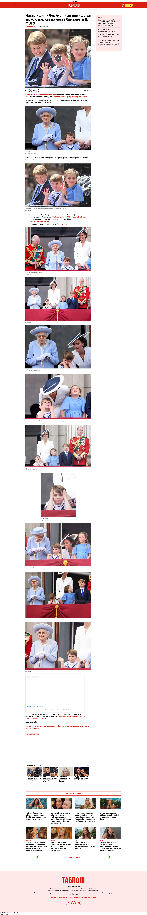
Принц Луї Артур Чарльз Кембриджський (41, 94)
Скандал (55, 10)
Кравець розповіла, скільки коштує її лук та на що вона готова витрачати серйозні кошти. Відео (61, 846)
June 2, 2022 (62, 224)
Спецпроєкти (97, 10)
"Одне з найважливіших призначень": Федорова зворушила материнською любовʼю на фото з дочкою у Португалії (36, 846)
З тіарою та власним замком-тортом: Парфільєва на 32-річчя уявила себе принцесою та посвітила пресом (110, 846)
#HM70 (67, 217)
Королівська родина (33, 734)
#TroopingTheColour (78, 217)
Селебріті (48, 10)
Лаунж (100, 17)
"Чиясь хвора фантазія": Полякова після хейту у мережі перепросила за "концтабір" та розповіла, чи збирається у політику (85, 817)
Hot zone (89, 10)
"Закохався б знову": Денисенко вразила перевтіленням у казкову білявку (85, 845)
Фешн (61, 10)
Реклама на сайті (56, 898)
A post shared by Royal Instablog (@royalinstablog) (55, 709)
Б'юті (65, 10)
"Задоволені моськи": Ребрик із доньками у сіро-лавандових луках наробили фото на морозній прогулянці (109, 22)
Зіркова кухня (73, 10)
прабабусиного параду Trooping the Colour (70, 97)
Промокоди (92, 898)
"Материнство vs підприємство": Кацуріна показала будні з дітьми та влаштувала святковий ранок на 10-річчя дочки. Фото (108, 33)
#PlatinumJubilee (58, 217)
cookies (16, 912)
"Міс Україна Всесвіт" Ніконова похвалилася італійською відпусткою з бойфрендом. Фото (36, 816)
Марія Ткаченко (30, 27)
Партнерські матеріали (80, 898)
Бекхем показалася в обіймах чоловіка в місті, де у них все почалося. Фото (109, 816)
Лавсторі (82, 10)
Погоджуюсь (4, 914)
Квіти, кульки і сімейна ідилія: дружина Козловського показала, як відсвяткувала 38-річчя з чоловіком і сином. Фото (109, 44)
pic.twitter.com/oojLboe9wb (39, 221)
